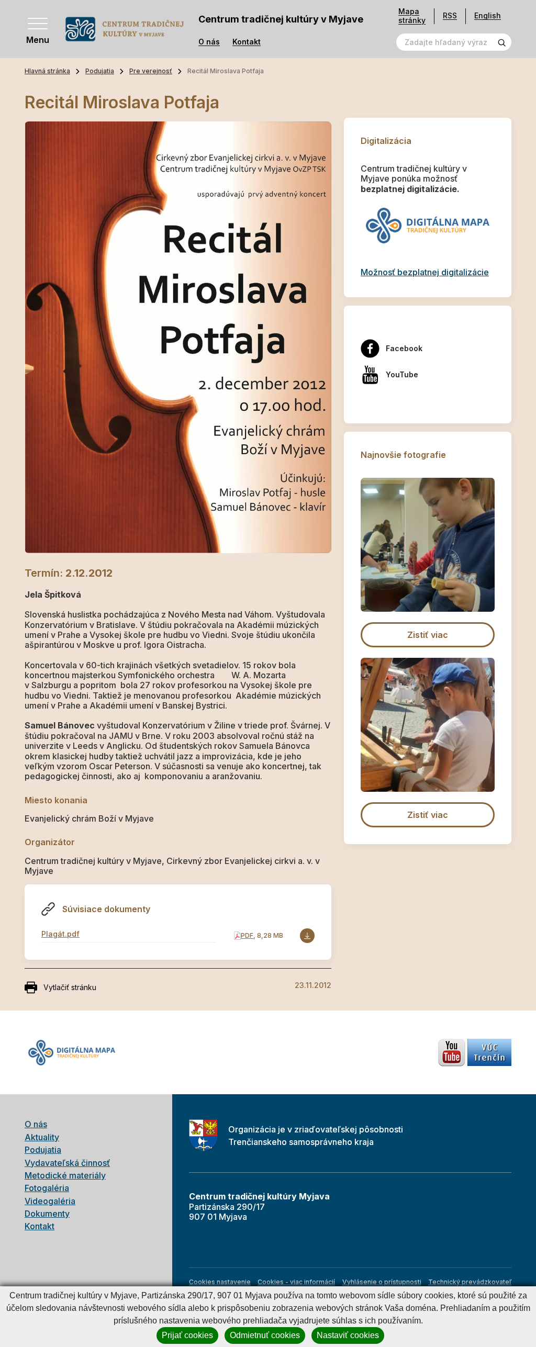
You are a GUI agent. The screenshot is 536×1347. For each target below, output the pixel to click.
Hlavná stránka (47, 71)
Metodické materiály (65, 1175)
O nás (209, 42)
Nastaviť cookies (348, 1335)
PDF (247, 935)
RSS (450, 15)
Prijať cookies (187, 1335)
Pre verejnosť (150, 71)
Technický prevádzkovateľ (469, 1282)
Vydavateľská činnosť (67, 1163)
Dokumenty (47, 1213)
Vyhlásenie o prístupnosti (381, 1282)
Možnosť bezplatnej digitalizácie (425, 272)
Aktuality (42, 1137)
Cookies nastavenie (220, 1282)
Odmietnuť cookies (265, 1335)
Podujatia (99, 71)
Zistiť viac (427, 635)
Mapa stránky (412, 16)
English (487, 15)
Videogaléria (50, 1201)
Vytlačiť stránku (69, 987)
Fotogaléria (47, 1188)
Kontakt (246, 42)
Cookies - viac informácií (296, 1282)
